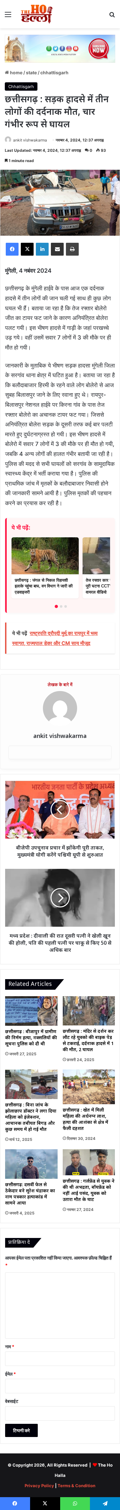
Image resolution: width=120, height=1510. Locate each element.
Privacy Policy (39, 1485)
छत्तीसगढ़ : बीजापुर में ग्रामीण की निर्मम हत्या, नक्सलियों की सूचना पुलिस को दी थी (31, 1038)
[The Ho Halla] (37, 14)
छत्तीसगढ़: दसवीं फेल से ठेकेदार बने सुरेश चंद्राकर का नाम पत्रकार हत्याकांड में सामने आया (30, 1194)
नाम (9, 1346)
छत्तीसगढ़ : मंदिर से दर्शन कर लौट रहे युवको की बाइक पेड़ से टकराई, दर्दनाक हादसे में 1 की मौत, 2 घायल (88, 1041)
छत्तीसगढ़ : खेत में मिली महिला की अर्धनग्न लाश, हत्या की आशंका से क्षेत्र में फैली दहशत (85, 1119)
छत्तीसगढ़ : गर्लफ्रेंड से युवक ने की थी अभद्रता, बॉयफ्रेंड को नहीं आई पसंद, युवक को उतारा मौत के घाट (89, 1190)
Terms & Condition (76, 1485)
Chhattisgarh (54, 72)
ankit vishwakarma (30, 140)
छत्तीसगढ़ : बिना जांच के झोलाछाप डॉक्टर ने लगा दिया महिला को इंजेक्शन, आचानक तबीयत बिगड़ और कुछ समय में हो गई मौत (30, 1117)
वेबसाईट (11, 1401)
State (31, 72)
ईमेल (10, 1374)
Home (15, 72)
